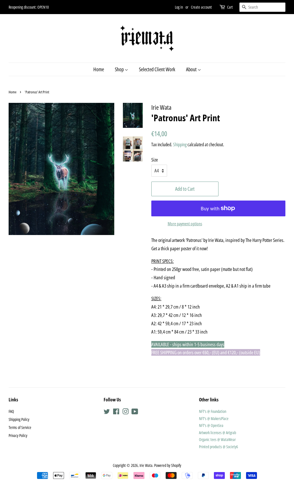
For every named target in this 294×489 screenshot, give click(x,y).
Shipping (180, 144)
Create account (201, 7)
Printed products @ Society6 (218, 446)
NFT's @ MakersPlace (214, 418)
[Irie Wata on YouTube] (134, 412)
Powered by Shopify (167, 465)
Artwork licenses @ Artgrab (217, 432)
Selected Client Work (157, 69)
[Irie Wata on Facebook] (116, 412)
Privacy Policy (18, 435)
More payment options (185, 223)
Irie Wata (146, 465)
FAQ (11, 411)
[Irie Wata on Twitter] (107, 412)
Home (98, 69)
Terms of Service (20, 427)
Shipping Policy (19, 419)
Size (154, 159)
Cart (230, 7)
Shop (120, 69)
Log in (179, 7)
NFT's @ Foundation (212, 411)
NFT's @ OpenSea (211, 425)
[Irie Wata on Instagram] (125, 412)
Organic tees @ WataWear (217, 439)
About (192, 69)
